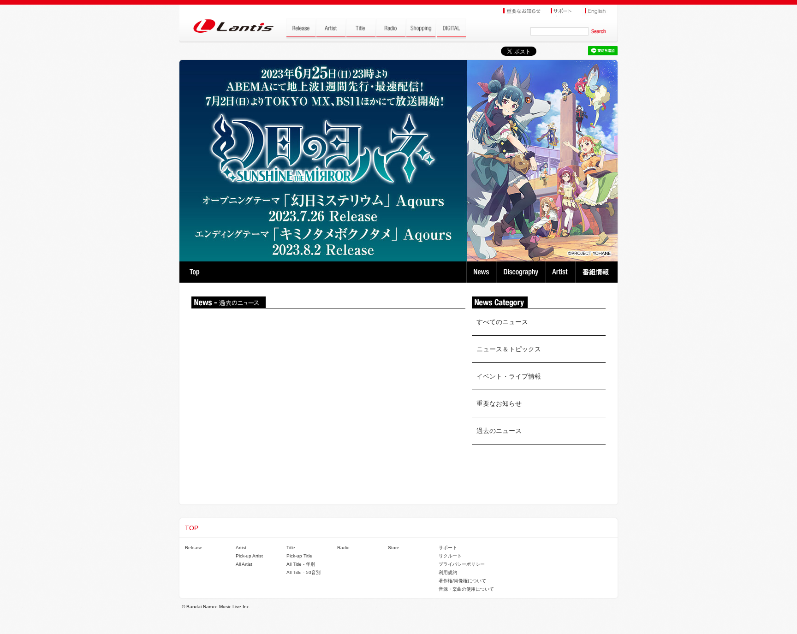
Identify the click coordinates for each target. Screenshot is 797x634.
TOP (194, 272)
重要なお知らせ (499, 403)
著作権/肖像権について (462, 580)
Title (290, 547)
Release (193, 547)
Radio (343, 547)
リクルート (450, 555)
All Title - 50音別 (303, 572)
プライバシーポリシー (462, 564)
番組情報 (597, 272)
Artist (562, 272)
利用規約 (448, 572)
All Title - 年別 (300, 564)
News (481, 272)
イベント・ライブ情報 (508, 376)
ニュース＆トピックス (508, 349)
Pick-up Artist (249, 555)
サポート (448, 547)
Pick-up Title (299, 555)
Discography (522, 272)
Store (393, 547)
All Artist (244, 564)
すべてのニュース (502, 322)
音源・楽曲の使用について (466, 589)
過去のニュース (499, 430)
